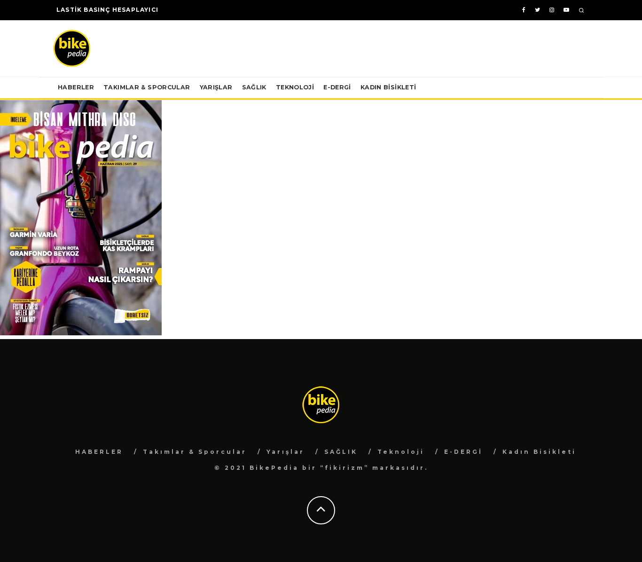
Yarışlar (216, 87)
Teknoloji (295, 87)
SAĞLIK (254, 87)
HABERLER (76, 87)
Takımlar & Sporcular (146, 87)
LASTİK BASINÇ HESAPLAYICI (107, 9)
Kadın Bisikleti (388, 87)
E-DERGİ (337, 87)
